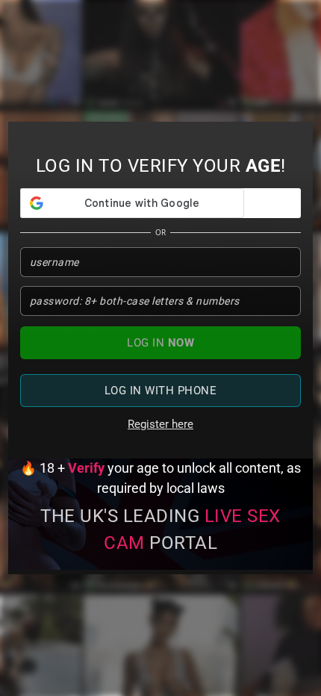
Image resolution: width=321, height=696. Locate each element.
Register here (160, 424)
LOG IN (160, 342)
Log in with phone (161, 390)
